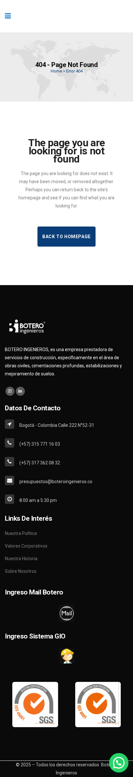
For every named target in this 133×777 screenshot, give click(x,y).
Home (56, 71)
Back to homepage (66, 236)
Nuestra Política (21, 533)
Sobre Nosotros (20, 571)
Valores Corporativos (26, 546)
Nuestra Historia (21, 558)
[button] (118, 762)
